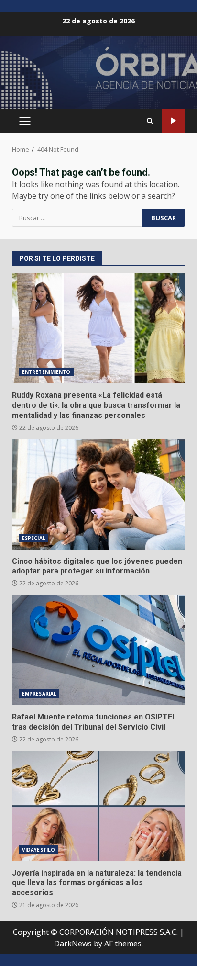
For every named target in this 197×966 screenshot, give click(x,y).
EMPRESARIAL (39, 693)
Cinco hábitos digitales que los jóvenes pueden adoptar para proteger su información (98, 494)
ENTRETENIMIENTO (46, 372)
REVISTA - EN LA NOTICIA (173, 121)
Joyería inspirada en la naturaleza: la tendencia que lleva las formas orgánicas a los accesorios (98, 806)
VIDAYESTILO (38, 849)
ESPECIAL (33, 538)
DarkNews (73, 943)
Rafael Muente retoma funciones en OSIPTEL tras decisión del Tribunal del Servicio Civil (98, 650)
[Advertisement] (98, 76)
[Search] (150, 121)
